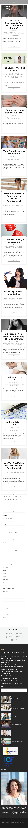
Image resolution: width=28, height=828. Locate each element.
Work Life (4, 617)
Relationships (15, 35)
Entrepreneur (5, 579)
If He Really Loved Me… (14, 378)
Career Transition (6, 567)
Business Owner (6, 561)
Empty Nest (5, 576)
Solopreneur (5, 602)
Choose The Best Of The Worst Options (11, 527)
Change (11, 32)
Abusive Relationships (8, 74)
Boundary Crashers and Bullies (14, 292)
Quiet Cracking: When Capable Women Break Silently (13, 503)
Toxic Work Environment (7, 608)
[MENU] (14, 2)
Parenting (4, 594)
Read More (14, 46)
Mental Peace (18, 159)
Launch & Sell (14, 824)
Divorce (16, 32)
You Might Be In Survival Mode (9, 524)
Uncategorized (14, 77)
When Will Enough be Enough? (14, 240)
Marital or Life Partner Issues (11, 33)
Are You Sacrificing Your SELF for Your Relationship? (14, 465)
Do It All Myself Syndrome (8, 521)
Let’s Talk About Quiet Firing (8, 511)
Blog (3, 649)
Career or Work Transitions (8, 564)
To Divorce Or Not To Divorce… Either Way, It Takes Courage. (14, 336)
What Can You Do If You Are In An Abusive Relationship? (14, 197)
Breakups (6, 32)
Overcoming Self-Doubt (7, 518)
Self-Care (22, 299)
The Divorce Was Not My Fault (14, 69)
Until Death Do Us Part (14, 423)
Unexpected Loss (6, 614)
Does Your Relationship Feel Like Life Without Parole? (14, 24)
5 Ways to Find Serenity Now (16, 741)
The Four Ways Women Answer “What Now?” (12, 496)
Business (4, 558)
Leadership (5, 585)
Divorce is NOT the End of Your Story (14, 111)
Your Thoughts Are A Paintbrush (14, 152)
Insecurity (21, 32)
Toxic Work (5, 605)
